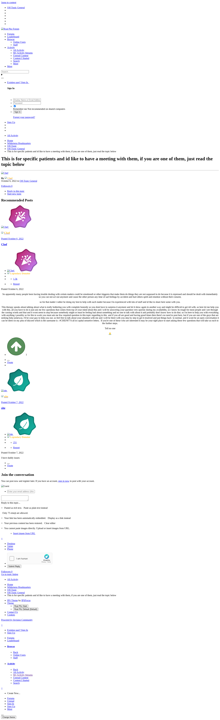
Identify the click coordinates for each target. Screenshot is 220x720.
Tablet (10, 546)
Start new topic (14, 194)
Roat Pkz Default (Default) (25, 609)
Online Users (19, 42)
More (15, 63)
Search (16, 61)
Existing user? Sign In (18, 82)
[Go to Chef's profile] (4, 173)
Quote (10, 362)
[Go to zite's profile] (4, 390)
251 (15, 442)
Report (16, 284)
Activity (11, 47)
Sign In (17, 112)
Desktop (11, 543)
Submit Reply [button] (14, 566)
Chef (4, 244)
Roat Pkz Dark (20, 606)
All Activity (18, 50)
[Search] (2, 78)
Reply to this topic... (10, 502)
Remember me (20, 109)
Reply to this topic (15, 191)
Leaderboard (13, 36)
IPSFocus (26, 600)
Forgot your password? (24, 117)
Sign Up (11, 122)
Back (15, 652)
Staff (15, 44)
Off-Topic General (28, 181)
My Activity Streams (23, 53)
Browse (11, 39)
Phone (10, 549)
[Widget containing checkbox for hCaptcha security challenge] (29, 558)
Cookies (11, 615)
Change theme (8, 717)
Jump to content (8, 2)
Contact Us (12, 612)
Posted (12, 238)
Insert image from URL (24, 533)
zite (3, 408)
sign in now (63, 481)
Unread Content (20, 55)
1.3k (15, 279)
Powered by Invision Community (17, 620)
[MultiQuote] (8, 360)
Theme (10, 603)
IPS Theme (12, 600)
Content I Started (21, 58)
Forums (10, 34)
